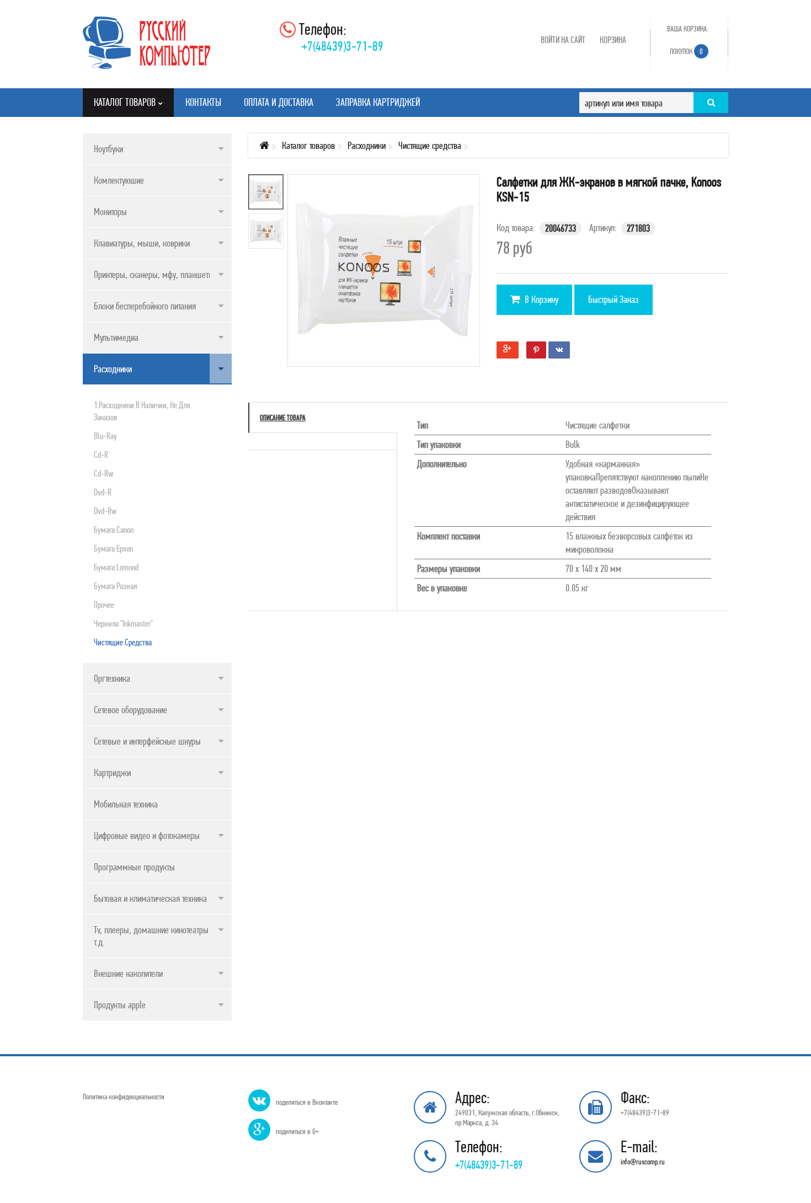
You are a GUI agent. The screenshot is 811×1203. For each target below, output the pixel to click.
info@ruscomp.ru (643, 1162)
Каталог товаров (308, 145)
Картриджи (112, 772)
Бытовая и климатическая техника (150, 898)
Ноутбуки (108, 148)
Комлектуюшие (119, 180)
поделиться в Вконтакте (307, 1102)
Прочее (104, 604)
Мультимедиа (116, 337)
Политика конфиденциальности (123, 1097)
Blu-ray (105, 435)
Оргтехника (112, 678)
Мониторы (110, 211)
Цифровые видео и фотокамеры (147, 835)
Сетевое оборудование (130, 709)
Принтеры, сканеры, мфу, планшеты (154, 274)
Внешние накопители (128, 973)
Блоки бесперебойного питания (145, 306)
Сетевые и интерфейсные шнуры (147, 741)
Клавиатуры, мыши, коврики (142, 243)
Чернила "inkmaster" (123, 623)
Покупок (686, 51)
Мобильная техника (126, 804)
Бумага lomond (116, 567)
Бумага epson (113, 548)
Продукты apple (120, 1004)
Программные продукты (134, 867)
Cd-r (101, 454)
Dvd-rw (105, 510)
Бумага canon (114, 529)
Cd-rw (103, 473)
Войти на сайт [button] (563, 39)
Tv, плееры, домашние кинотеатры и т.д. (154, 936)
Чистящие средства (123, 642)
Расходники (113, 369)
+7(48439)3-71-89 (342, 46)
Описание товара (283, 417)
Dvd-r (102, 492)
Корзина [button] (613, 39)
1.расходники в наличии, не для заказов (142, 411)
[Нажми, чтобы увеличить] (392, 279)
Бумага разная (115, 585)
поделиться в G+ (297, 1131)
